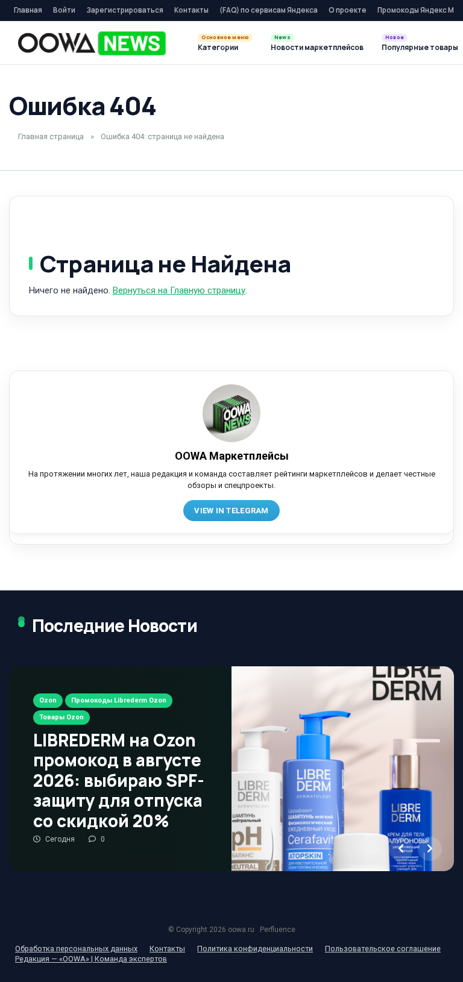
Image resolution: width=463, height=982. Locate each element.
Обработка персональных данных (76, 948)
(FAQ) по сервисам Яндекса (268, 9)
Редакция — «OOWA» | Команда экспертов (91, 958)
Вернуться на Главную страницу (179, 290)
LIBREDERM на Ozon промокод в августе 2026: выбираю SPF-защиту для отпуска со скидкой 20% (118, 780)
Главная (28, 9)
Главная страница (51, 136)
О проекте (348, 9)
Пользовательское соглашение (383, 948)
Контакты (191, 9)
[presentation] (401, 849)
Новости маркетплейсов (317, 47)
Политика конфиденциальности (255, 948)
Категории (218, 47)
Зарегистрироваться (124, 9)
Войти (64, 9)
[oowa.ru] (92, 43)
